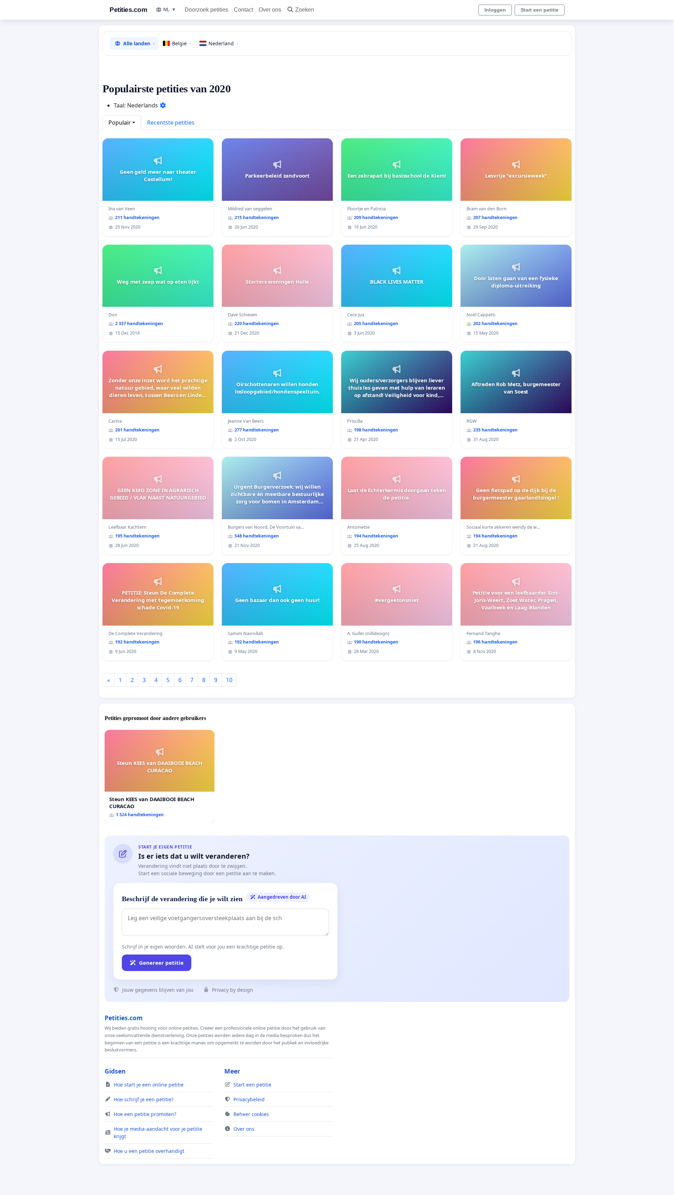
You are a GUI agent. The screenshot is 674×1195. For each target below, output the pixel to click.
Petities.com (128, 9)
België (181, 43)
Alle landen (138, 43)
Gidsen (115, 1071)
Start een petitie (540, 10)
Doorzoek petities (206, 10)
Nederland (223, 43)
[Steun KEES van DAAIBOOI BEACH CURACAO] (159, 776)
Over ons (270, 10)
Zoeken (304, 10)
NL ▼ (169, 9)
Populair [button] (119, 122)
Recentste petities (170, 122)
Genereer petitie (161, 962)
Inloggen (495, 10)
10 (229, 680)
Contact (243, 10)
